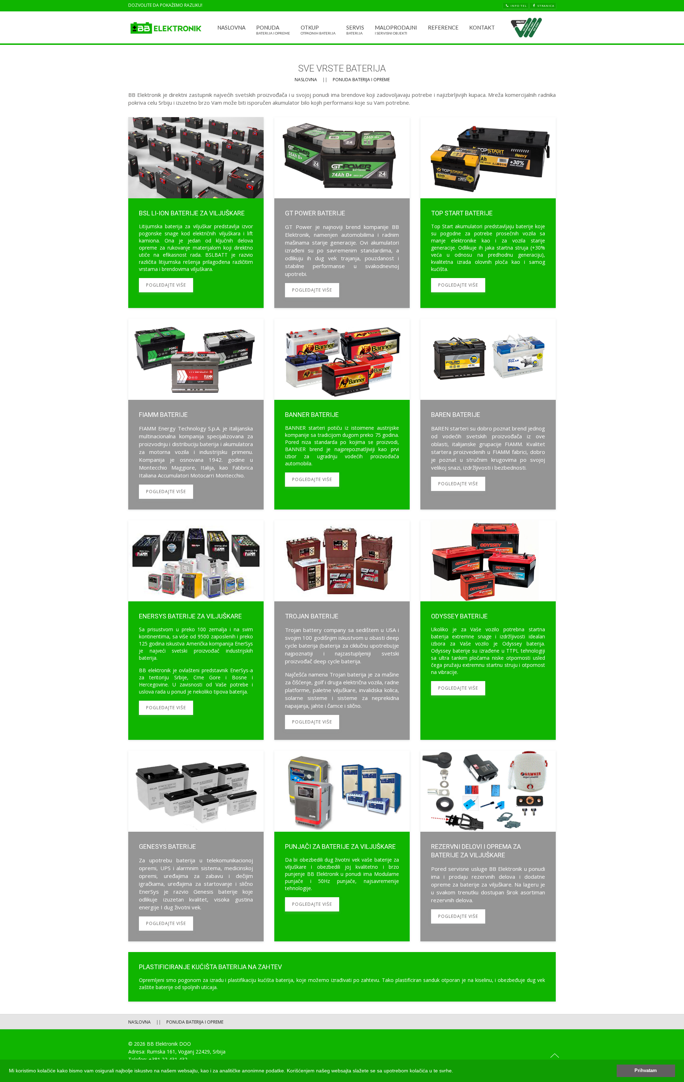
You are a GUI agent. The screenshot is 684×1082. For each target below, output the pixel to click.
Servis (355, 29)
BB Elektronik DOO (169, 1043)
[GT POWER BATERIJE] (342, 212)
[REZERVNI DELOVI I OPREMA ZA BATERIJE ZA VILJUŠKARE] (488, 846)
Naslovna (231, 27)
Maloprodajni (396, 29)
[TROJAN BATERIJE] (342, 630)
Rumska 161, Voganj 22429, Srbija (186, 1051)
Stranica (545, 5)
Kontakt (482, 27)
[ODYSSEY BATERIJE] (488, 630)
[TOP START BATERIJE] (488, 212)
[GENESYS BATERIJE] (196, 846)
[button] (456, 1071)
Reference (443, 27)
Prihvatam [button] (645, 1070)
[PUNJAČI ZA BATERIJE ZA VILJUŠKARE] (342, 846)
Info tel (519, 5)
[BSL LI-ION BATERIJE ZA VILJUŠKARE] (196, 212)
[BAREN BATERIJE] (488, 414)
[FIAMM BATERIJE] (196, 414)
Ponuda (273, 29)
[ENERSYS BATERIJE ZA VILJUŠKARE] (196, 630)
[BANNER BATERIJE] (342, 414)
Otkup (318, 29)
